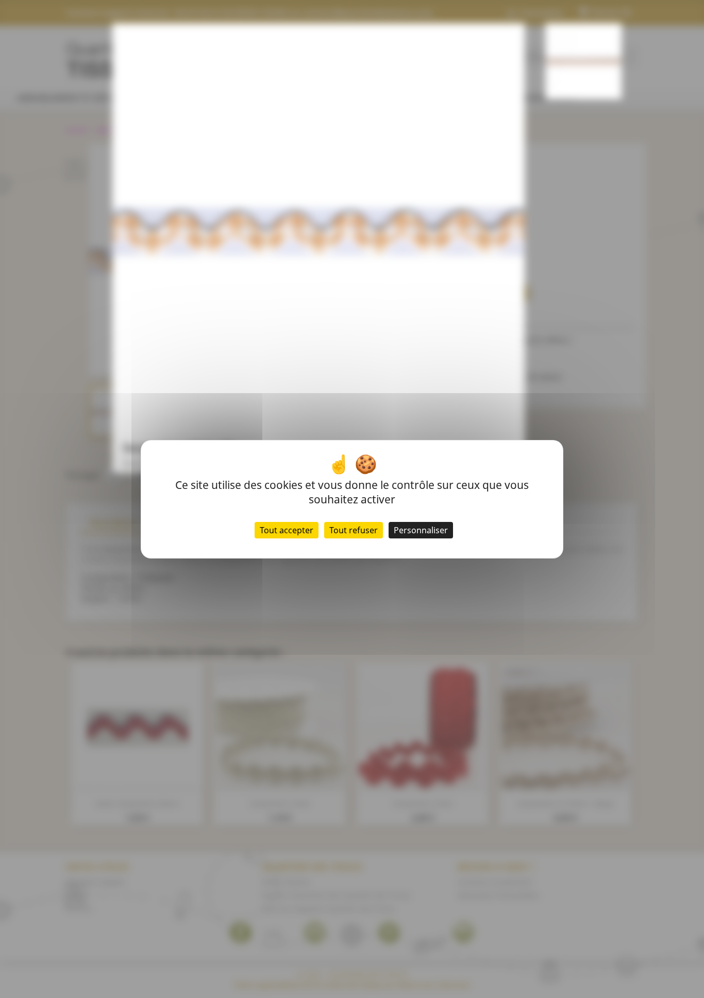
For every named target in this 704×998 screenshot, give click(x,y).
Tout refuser (353, 530)
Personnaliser (421, 530)
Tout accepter (286, 530)
